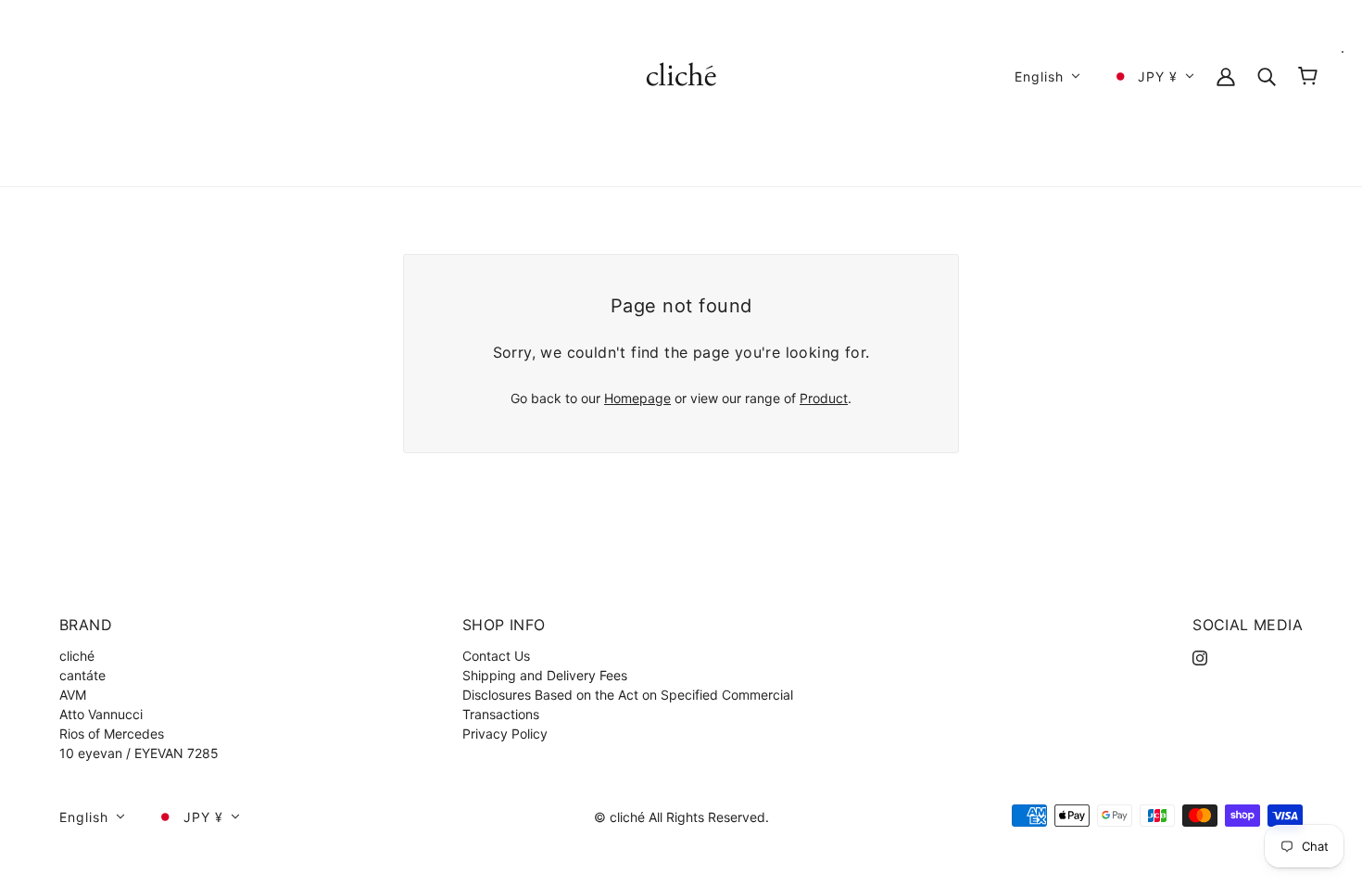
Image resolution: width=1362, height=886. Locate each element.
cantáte (82, 675)
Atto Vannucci (101, 714)
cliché (77, 656)
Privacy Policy (505, 733)
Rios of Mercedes (111, 733)
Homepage (637, 398)
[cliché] (681, 74)
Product (824, 398)
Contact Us (496, 656)
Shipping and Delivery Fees (544, 675)
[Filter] (1266, 75)
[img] (1200, 656)
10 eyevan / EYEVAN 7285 (139, 753)
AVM (72, 694)
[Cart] (1307, 76)
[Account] (1226, 75)
